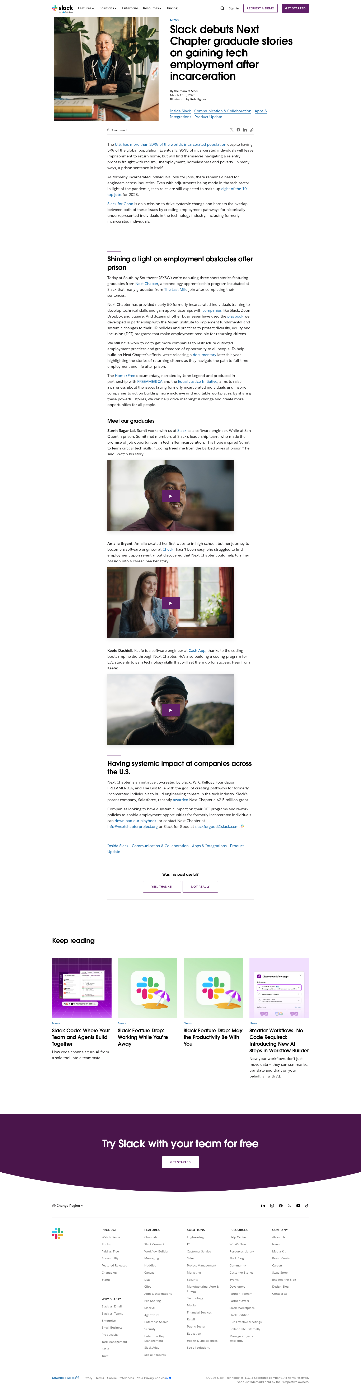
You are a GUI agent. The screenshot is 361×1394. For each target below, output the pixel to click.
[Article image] (82, 988)
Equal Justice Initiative (197, 381)
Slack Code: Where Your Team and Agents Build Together (81, 1037)
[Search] (222, 8)
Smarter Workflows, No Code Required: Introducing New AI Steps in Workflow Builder (279, 1040)
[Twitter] (232, 130)
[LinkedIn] (245, 130)
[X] (289, 1206)
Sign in (234, 8)
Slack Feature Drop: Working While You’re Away (143, 1037)
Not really (200, 886)
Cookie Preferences (120, 1378)
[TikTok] (307, 1206)
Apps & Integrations (209, 845)
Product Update (208, 116)
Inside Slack (180, 111)
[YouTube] (298, 1206)
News (174, 20)
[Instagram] (272, 1206)
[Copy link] (251, 130)
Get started (295, 8)
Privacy (87, 1378)
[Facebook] (238, 130)
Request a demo (260, 8)
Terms (100, 1378)
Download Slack (63, 1378)
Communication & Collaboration (222, 111)
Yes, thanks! (162, 886)
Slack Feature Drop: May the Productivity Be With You (213, 1037)
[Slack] (62, 8)
